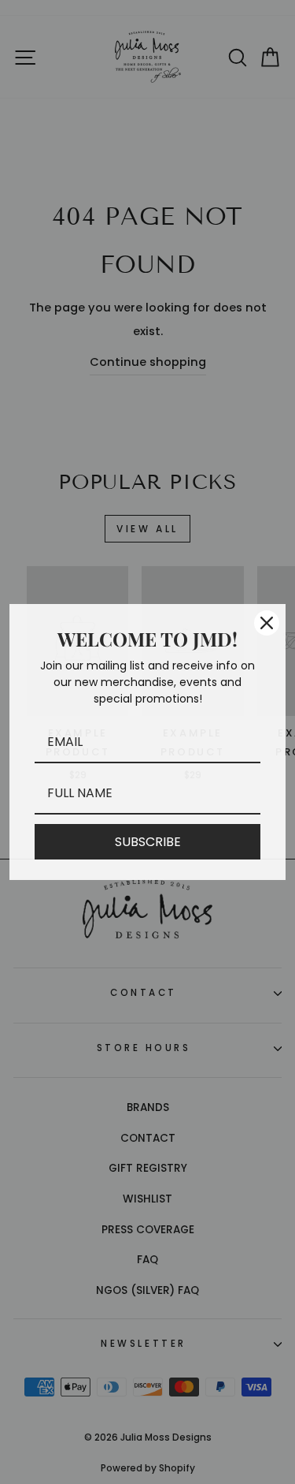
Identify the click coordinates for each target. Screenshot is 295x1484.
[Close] (267, 623)
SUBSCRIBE (148, 842)
